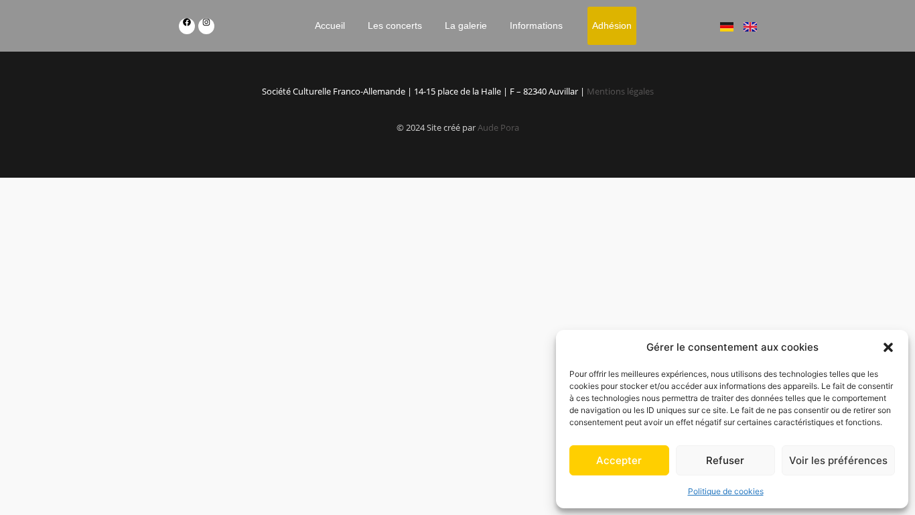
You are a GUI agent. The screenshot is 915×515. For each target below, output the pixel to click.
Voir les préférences (838, 460)
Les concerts (395, 25)
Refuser (725, 460)
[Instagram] (206, 26)
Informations (536, 25)
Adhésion (612, 25)
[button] (888, 347)
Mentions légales (620, 91)
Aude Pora (498, 127)
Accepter (619, 460)
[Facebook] (187, 26)
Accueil (330, 25)
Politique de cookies (726, 491)
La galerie (466, 25)
